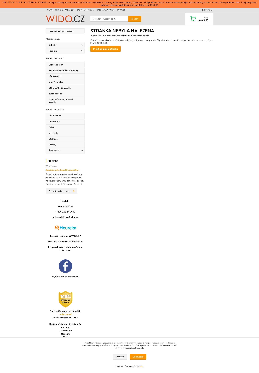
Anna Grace (54, 121)
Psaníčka (53, 51)
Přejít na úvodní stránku (105, 48)
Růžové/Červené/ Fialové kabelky (61, 100)
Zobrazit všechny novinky (59, 191)
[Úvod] (67, 19)
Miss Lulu (53, 133)
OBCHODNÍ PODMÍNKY (64, 10)
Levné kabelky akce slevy (61, 31)
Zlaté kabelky (55, 93)
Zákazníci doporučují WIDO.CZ (65, 236)
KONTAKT (121, 10)
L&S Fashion (55, 115)
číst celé (78, 184)
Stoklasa (53, 139)
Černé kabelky (56, 64)
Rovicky (52, 144)
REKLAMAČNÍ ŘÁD (84, 10)
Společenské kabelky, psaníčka (62, 170)
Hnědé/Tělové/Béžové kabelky (63, 70)
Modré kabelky (56, 82)
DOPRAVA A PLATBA (105, 10)
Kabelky (53, 45)
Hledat (134, 18)
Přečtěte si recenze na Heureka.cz (65, 241)
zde (141, 366)
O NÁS (49, 10)
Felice (51, 127)
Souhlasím (138, 356)
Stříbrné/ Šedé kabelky (60, 88)
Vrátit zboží (65, 314)
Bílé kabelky (55, 76)
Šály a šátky (55, 150)
